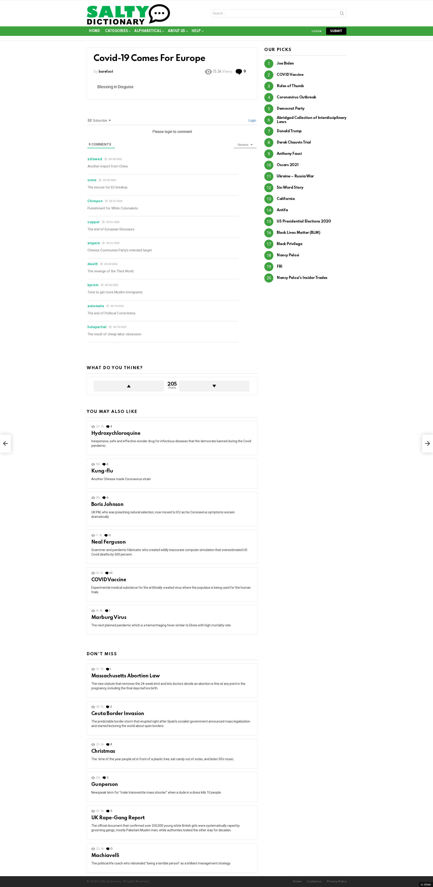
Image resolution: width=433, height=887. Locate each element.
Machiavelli (105, 855)
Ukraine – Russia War (295, 176)
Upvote (129, 386)
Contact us (314, 881)
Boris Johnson (107, 504)
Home (94, 31)
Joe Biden (285, 63)
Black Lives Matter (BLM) (298, 233)
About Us (176, 31)
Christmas (103, 751)
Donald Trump (289, 131)
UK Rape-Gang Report (118, 817)
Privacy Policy (336, 881)
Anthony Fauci (289, 154)
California (286, 199)
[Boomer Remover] (427, 444)
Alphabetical (147, 31)
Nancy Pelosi (288, 255)
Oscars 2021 (287, 165)
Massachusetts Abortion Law (125, 676)
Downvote (214, 386)
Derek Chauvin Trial (294, 142)
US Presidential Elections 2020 (304, 221)
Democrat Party (290, 109)
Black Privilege (289, 244)
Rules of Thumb (290, 86)
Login (252, 120)
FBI (279, 267)
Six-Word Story (290, 188)
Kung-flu (102, 471)
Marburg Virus (108, 617)
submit (336, 31)
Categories (116, 31)
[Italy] (5, 444)
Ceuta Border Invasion (117, 713)
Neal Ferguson (108, 542)
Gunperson (104, 784)
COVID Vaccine (108, 579)
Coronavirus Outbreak (296, 97)
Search (341, 14)
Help (196, 31)
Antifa (282, 210)
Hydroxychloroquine (115, 433)
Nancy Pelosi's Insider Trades (302, 278)
